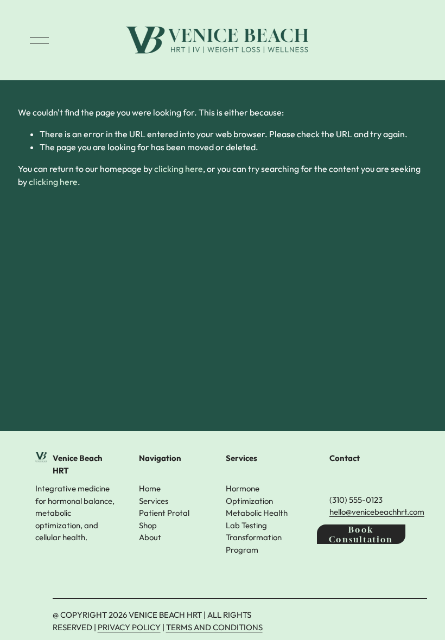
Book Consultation (361, 534)
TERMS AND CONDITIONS (214, 627)
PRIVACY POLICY (129, 627)
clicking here (178, 168)
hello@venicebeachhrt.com (376, 512)
